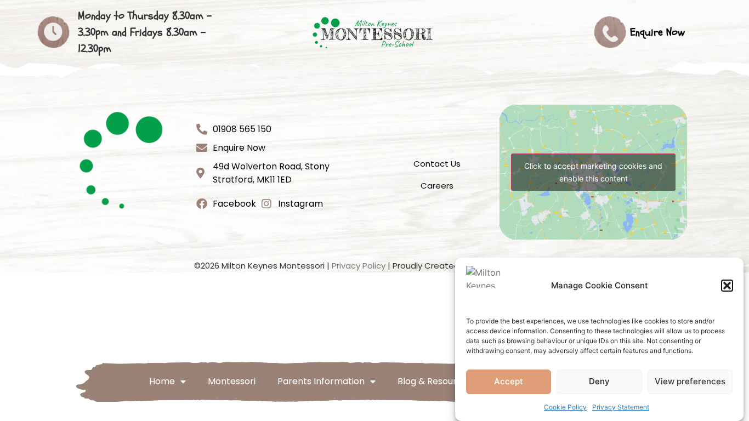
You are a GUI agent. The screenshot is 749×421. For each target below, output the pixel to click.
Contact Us (437, 163)
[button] (727, 285)
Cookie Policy (565, 407)
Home (162, 381)
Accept (508, 382)
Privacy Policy (358, 265)
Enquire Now (657, 32)
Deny (599, 382)
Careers (437, 185)
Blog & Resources (435, 381)
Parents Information (321, 381)
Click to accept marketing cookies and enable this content (593, 172)
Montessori (232, 381)
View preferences (690, 382)
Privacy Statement (620, 407)
